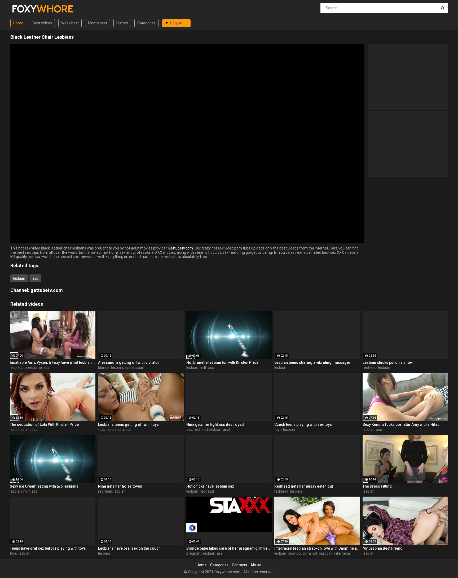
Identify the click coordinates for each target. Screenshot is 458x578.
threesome (32, 367)
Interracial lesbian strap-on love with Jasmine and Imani (317, 548)
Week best (70, 23)
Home (18, 23)
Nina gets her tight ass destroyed (215, 424)
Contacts (239, 565)
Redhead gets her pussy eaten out (303, 486)
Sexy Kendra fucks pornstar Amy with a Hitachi (403, 424)
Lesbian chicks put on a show (388, 362)
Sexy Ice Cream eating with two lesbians (44, 486)
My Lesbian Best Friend (383, 548)
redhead (370, 367)
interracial (342, 553)
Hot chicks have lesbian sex (210, 486)
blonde (103, 367)
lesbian (19, 278)
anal (226, 429)
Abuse (255, 565)
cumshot (309, 553)
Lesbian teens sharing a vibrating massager (312, 362)
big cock (325, 553)
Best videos (42, 23)
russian (138, 367)
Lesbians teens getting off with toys (128, 424)
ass (35, 278)
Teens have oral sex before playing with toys (48, 548)
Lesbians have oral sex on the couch (129, 548)
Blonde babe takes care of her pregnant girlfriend (229, 548)
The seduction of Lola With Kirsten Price (44, 424)
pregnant (194, 553)
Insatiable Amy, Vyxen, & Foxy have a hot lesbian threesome (52, 362)
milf (203, 367)
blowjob (294, 553)
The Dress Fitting (377, 486)
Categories (146, 23)
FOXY (25, 9)
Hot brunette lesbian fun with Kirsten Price (222, 362)
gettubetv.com (46, 290)
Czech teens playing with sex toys (303, 424)
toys (101, 429)
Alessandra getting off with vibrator (128, 362)
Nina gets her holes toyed (120, 486)
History (122, 23)
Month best (97, 23)
